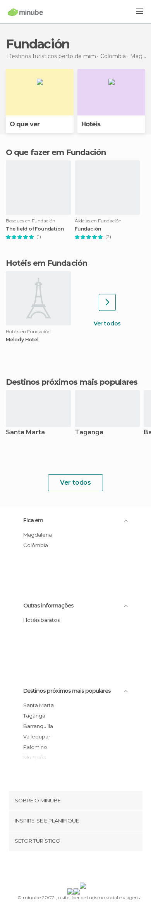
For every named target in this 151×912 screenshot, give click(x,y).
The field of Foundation (34, 229)
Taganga (89, 432)
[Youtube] (94, 868)
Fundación (88, 229)
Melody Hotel (22, 339)
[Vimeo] (83, 868)
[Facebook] (63, 868)
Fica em (33, 520)
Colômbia (35, 545)
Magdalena (37, 535)
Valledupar (36, 736)
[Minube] (25, 12)
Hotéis (90, 124)
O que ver (24, 124)
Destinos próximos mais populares (71, 382)
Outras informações (48, 605)
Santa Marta (25, 432)
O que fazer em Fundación (56, 152)
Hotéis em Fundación (46, 263)
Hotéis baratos (41, 620)
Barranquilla (38, 726)
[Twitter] (73, 868)
